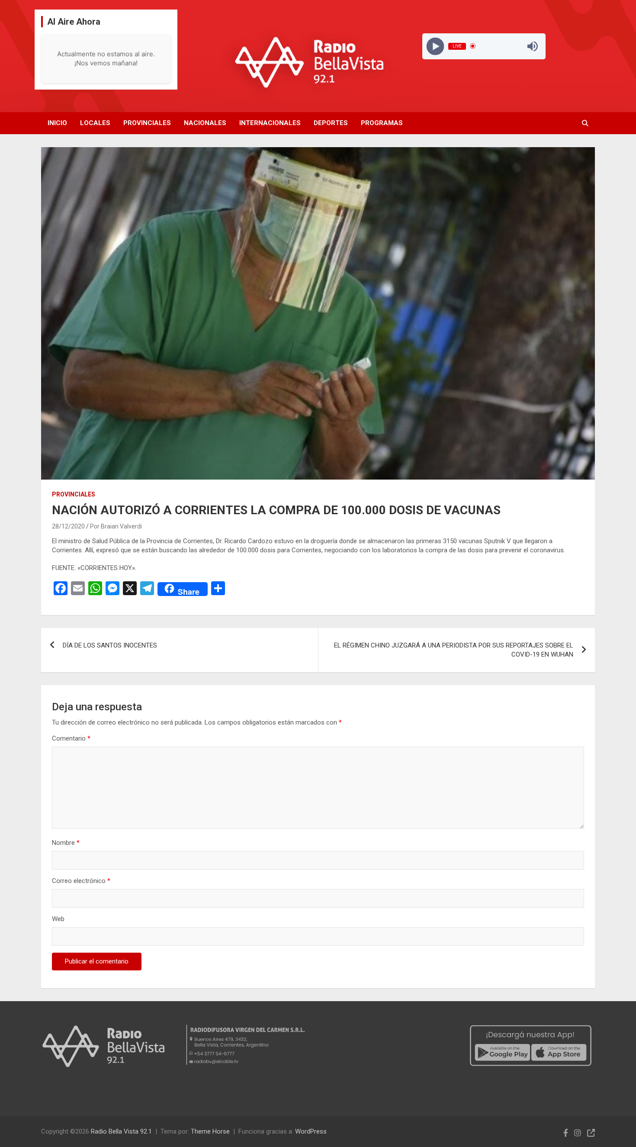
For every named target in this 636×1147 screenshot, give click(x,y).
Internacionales (270, 123)
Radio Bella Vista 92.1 (121, 1131)
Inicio (57, 123)
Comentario (71, 738)
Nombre (66, 843)
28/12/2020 (68, 526)
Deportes (331, 123)
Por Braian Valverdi (116, 526)
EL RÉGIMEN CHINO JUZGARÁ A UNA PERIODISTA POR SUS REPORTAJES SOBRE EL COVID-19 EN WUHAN (453, 649)
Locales (95, 123)
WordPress (311, 1131)
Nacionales (205, 123)
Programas (382, 123)
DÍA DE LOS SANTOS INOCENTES (110, 645)
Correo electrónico (81, 881)
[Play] (435, 46)
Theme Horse (210, 1131)
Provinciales (147, 123)
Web (58, 919)
